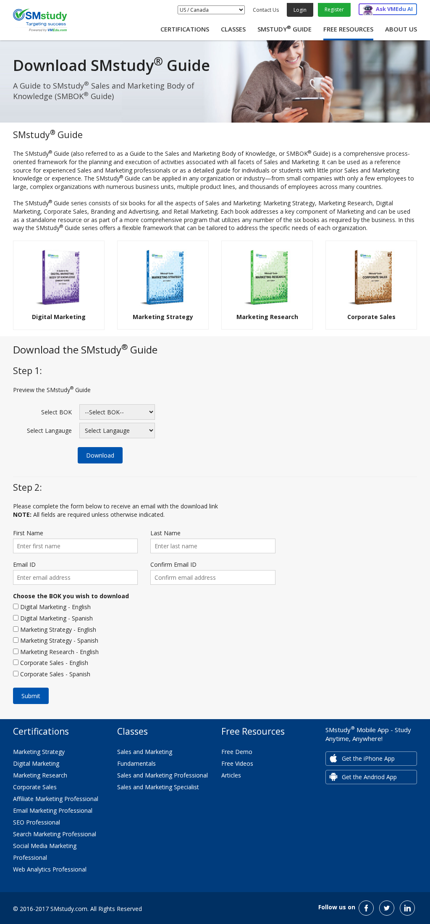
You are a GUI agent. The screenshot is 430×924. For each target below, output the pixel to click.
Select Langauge (49, 431)
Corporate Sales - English (53, 663)
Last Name (165, 533)
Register (334, 9)
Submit (30, 696)
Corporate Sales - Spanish (54, 674)
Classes (233, 29)
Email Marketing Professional (52, 810)
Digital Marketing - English (54, 607)
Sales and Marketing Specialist (158, 787)
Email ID (24, 564)
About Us (401, 29)
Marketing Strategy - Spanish (58, 640)
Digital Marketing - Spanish (55, 618)
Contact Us (266, 9)
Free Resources (348, 29)
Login (300, 9)
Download (100, 455)
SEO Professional (36, 822)
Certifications (184, 29)
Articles (231, 775)
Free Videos (237, 763)
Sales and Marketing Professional (162, 775)
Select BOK (56, 412)
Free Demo (236, 752)
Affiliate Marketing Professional (55, 799)
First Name (28, 533)
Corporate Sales (35, 787)
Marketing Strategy (39, 752)
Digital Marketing (36, 763)
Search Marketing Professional (54, 834)
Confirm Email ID (173, 564)
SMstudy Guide (284, 29)
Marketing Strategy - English (57, 629)
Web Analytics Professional (50, 869)
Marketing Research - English (58, 652)
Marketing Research (40, 775)
